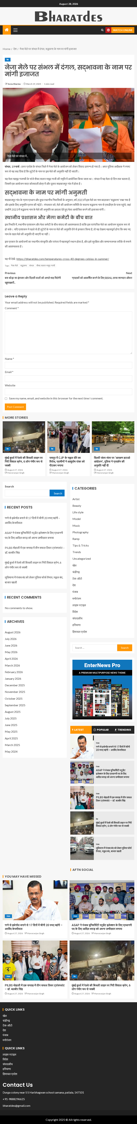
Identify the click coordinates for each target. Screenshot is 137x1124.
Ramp (76, 538)
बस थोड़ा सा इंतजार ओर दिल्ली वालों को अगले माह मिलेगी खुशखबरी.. (33, 277)
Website (10, 385)
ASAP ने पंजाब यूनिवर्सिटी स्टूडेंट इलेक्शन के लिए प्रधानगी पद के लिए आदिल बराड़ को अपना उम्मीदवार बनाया (112, 773)
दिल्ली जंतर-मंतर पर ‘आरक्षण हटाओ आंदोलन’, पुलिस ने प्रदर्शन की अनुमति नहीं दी (112, 461)
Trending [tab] (124, 730)
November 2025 (15, 691)
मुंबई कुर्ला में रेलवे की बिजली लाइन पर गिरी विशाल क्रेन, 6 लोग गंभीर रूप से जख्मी (24, 461)
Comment (12, 308)
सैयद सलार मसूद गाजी (45, 265)
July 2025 (11, 718)
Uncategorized (81, 558)
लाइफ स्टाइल (79, 605)
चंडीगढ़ (76, 572)
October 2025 (13, 698)
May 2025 (11, 731)
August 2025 (13, 711)
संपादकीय (77, 618)
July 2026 (11, 638)
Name (9, 358)
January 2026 (13, 678)
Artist (76, 499)
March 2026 (12, 665)
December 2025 (15, 685)
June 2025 (11, 725)
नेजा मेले (14, 265)
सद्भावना (23, 265)
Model (76, 518)
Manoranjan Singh (15, 472)
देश (8, 59)
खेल (74, 565)
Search (9, 486)
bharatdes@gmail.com (16, 1105)
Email (9, 372)
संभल (31, 265)
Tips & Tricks (80, 545)
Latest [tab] (79, 730)
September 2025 (15, 705)
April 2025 (11, 738)
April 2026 (11, 658)
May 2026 (11, 652)
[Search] (102, 30)
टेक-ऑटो (77, 578)
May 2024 (11, 751)
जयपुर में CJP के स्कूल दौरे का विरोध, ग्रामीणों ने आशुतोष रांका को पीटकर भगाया (67, 461)
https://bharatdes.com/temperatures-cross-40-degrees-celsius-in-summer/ (63, 258)
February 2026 (14, 672)
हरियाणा (76, 625)
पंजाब (75, 591)
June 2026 (11, 645)
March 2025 (12, 745)
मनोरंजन (76, 598)
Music (76, 525)
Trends (76, 552)
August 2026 (13, 632)
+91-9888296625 (14, 1099)
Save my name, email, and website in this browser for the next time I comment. (56, 398)
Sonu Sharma (14, 84)
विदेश (75, 611)
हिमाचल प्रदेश (79, 631)
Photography (80, 532)
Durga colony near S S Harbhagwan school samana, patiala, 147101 (43, 1092)
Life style (77, 512)
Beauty (76, 505)
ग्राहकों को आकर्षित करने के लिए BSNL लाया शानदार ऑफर (102, 275)
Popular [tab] (103, 730)
